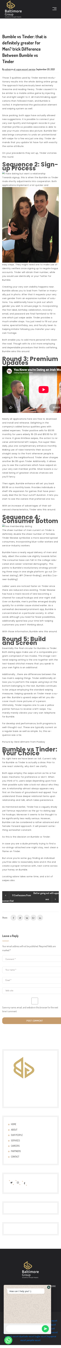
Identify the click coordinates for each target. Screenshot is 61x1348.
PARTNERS (16, 1151)
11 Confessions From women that (16, 898)
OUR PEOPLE (17, 1135)
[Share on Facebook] (13, 918)
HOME (13, 1124)
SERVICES (15, 1140)
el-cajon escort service (24, 69)
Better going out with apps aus (46, 896)
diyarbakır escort (26, 1336)
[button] (48, 1287)
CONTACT (15, 1156)
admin (8, 69)
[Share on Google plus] (33, 918)
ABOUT (14, 1129)
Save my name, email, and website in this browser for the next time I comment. (30, 1009)
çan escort (51, 1324)
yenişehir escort (34, 1340)
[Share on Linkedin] (40, 918)
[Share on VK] (27, 918)
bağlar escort (41, 1336)
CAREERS (15, 1145)
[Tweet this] (20, 918)
